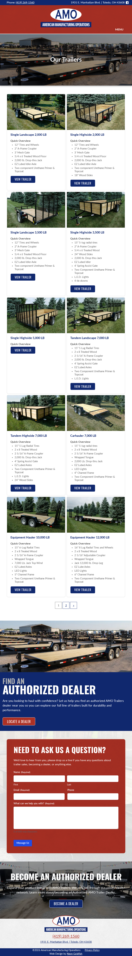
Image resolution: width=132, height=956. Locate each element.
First (16, 785)
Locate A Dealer (19, 721)
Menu (119, 29)
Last (69, 785)
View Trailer (23, 179)
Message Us (22, 843)
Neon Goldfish (74, 954)
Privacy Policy (92, 950)
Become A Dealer (66, 903)
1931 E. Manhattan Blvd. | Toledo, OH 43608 (66, 942)
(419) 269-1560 (25, 2)
